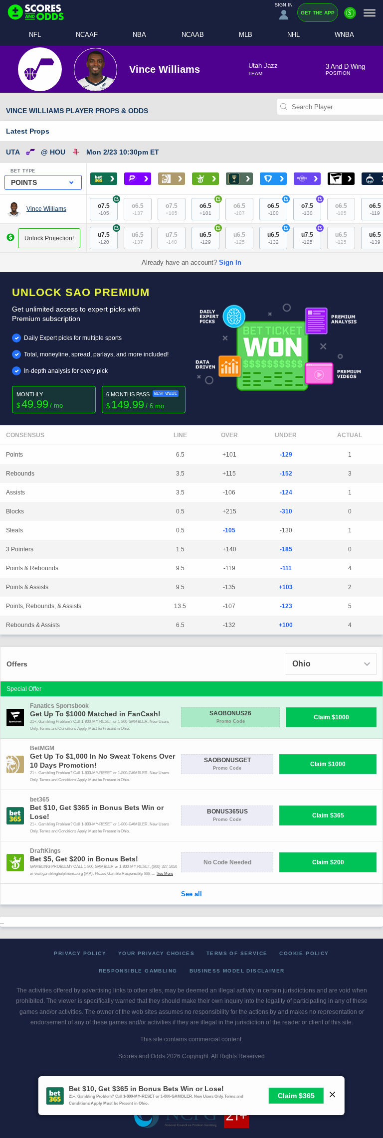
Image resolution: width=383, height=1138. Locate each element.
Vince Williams (46, 208)
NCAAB (193, 34)
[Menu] (369, 12)
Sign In (230, 262)
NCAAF (87, 34)
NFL (35, 34)
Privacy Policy (80, 953)
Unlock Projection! (49, 238)
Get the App (318, 12)
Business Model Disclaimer (237, 971)
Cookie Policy (304, 953)
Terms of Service (236, 953)
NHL (293, 34)
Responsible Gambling (138, 971)
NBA (139, 34)
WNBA (344, 34)
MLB (245, 34)
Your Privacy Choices (156, 953)
